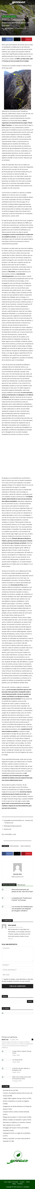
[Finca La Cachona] (17, 1023)
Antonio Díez (9, 28)
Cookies (22, 1182)
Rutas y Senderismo (26, 846)
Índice (28, 1182)
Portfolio (20, 1184)
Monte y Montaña (14, 846)
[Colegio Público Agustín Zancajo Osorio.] (6, 1053)
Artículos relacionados (9, 885)
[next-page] (6, 915)
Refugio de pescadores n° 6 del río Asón (14, 1117)
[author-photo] (17, 871)
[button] (32, 2)
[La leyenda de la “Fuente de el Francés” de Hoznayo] (6, 899)
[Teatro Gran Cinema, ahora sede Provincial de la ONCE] (6, 1079)
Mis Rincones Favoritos (9, 16)
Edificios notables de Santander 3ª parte (14, 1120)
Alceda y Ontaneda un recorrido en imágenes (16, 1101)
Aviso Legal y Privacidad (11, 1182)
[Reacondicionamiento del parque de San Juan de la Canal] (6, 891)
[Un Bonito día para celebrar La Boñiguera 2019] (6, 1070)
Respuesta (10, 938)
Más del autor (21, 885)
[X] (17, 1178)
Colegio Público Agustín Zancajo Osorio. (14, 1098)
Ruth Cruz (5, 1039)
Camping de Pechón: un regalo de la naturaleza (16, 1133)
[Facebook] (8, 1178)
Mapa (14, 1184)
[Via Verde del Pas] (6, 1062)
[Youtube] (27, 1178)
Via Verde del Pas (17, 1060)
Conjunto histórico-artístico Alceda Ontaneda (16, 1112)
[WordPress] (22, 1178)
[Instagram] (12, 1178)
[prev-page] (3, 915)
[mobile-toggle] (3, 2)
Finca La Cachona (9, 1037)
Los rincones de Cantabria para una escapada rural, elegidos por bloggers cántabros (22, 909)
